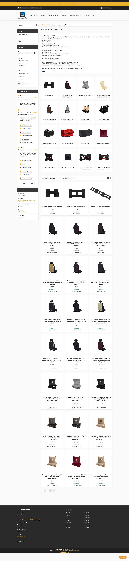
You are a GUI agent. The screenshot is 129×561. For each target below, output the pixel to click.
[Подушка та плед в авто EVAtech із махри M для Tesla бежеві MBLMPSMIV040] (52, 461)
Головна (43, 15)
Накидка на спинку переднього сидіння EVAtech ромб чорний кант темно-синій (76, 321)
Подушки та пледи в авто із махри (85, 96)
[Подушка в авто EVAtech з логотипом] (103, 133)
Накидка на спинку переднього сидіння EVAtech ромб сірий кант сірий (52, 321)
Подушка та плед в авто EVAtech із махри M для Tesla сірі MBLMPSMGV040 (76, 399)
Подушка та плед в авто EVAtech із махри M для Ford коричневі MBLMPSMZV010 (76, 437)
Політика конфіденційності (73, 550)
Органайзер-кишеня (49, 95)
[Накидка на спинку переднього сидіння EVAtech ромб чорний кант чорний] (76, 345)
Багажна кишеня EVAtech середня (76, 206)
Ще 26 (20, 79)
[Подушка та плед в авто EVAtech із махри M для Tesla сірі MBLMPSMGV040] (76, 383)
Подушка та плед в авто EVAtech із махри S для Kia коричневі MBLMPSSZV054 (52, 437)
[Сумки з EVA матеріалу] (67, 133)
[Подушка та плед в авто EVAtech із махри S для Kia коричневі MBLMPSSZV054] (52, 422)
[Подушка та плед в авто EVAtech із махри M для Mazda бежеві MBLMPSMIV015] (100, 422)
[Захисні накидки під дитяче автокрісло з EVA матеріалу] (103, 85)
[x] (44, 71)
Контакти (86, 15)
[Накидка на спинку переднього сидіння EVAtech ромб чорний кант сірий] (52, 345)
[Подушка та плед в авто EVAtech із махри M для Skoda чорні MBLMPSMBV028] (52, 383)
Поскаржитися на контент (61, 550)
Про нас (64, 15)
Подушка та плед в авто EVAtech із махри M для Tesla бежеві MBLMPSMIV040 (52, 476)
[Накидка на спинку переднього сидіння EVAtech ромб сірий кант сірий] (52, 306)
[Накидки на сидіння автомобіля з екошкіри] (85, 109)
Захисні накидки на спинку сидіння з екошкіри (49, 120)
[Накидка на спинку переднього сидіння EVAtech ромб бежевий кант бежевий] (52, 267)
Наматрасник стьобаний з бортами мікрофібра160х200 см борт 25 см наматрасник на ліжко (28, 154)
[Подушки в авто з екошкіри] (67, 157)
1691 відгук (109, 1)
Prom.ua (71, 549)
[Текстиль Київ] (23, 15)
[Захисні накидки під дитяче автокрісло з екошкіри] (67, 109)
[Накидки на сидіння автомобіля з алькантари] (103, 109)
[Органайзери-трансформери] (49, 133)
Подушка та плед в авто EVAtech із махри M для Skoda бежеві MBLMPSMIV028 (101, 476)
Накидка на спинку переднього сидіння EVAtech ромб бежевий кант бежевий (52, 282)
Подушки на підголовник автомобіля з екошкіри (104, 168)
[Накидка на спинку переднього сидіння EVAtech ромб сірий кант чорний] (100, 267)
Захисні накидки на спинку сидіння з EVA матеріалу (67, 96)
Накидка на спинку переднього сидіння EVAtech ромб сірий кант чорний (100, 282)
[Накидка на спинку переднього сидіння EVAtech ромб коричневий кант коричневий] (100, 228)
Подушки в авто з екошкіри (67, 167)
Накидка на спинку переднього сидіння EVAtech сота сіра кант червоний (76, 282)
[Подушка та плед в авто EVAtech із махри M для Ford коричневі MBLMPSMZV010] (76, 422)
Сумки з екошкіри (85, 143)
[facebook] (42, 71)
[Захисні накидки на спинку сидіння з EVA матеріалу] (67, 85)
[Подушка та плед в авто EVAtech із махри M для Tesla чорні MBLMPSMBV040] (100, 383)
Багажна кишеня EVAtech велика (100, 206)
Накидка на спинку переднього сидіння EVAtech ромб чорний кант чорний (76, 360)
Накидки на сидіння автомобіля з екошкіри (85, 120)
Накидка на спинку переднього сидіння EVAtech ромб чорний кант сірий (52, 360)
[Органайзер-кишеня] (49, 85)
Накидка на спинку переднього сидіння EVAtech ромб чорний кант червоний (76, 243)
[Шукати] (36, 25)
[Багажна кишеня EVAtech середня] (76, 193)
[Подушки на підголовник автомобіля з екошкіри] (103, 157)
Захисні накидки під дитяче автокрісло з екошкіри (67, 120)
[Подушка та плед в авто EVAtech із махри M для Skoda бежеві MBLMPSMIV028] (100, 461)
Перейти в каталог (84, 4)
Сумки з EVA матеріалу (67, 143)
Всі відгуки (32, 183)
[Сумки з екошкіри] (85, 133)
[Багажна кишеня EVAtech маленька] (52, 193)
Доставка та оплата (75, 15)
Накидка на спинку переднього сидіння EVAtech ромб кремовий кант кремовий (100, 321)
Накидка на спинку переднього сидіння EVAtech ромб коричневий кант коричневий (100, 243)
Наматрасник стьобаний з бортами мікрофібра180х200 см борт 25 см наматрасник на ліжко (28, 119)
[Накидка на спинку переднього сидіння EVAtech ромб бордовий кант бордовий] (100, 345)
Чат (124, 557)
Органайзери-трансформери (49, 143)
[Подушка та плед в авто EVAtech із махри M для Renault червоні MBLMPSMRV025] (76, 461)
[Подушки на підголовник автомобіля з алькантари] (85, 157)
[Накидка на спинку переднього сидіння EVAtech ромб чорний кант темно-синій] (76, 306)
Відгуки (20, 41)
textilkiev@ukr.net (22, 211)
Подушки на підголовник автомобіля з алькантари (85, 168)
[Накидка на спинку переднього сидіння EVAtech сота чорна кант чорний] (52, 228)
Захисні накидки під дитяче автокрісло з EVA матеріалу (104, 96)
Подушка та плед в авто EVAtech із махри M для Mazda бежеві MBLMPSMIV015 (101, 437)
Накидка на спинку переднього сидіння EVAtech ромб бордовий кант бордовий (100, 360)
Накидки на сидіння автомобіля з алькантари (104, 120)
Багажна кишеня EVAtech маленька (52, 206)
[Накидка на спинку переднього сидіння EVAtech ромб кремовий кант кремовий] (100, 306)
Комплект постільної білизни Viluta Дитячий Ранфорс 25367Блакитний (28, 104)
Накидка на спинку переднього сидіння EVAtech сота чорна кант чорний (52, 243)
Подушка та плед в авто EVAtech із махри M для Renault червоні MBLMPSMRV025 (76, 476)
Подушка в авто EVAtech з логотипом (103, 144)
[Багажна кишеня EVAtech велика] (100, 193)
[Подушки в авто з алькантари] (49, 157)
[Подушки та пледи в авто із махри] (85, 85)
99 (50, 490)
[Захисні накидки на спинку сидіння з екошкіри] (49, 109)
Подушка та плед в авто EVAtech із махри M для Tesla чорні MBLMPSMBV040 (101, 399)
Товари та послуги (53, 15)
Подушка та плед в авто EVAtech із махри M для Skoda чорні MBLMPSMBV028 (52, 399)
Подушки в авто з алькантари (49, 167)
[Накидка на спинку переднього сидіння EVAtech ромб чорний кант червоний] (76, 228)
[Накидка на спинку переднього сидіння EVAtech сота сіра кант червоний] (76, 267)
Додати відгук (23, 183)
